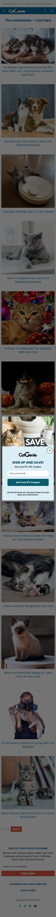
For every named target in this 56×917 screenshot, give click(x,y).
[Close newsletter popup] (49, 450)
